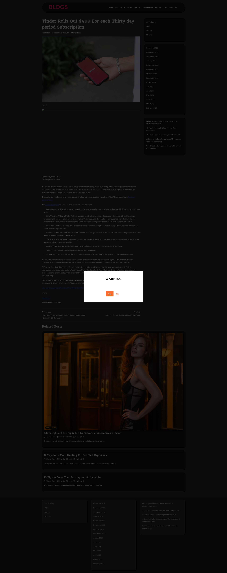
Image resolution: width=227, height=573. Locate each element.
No (117, 294)
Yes (109, 294)
